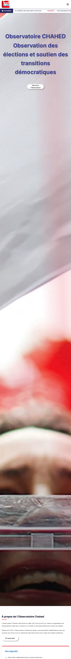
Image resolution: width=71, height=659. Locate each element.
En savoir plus (10, 638)
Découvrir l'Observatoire (36, 86)
